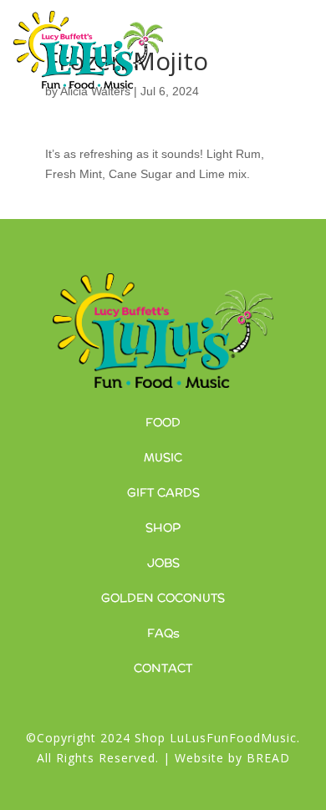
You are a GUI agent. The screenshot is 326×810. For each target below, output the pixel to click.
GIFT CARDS (163, 492)
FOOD (163, 422)
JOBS (163, 562)
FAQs (163, 632)
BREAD (268, 758)
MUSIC (163, 457)
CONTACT (163, 668)
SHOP (163, 527)
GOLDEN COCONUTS (163, 597)
